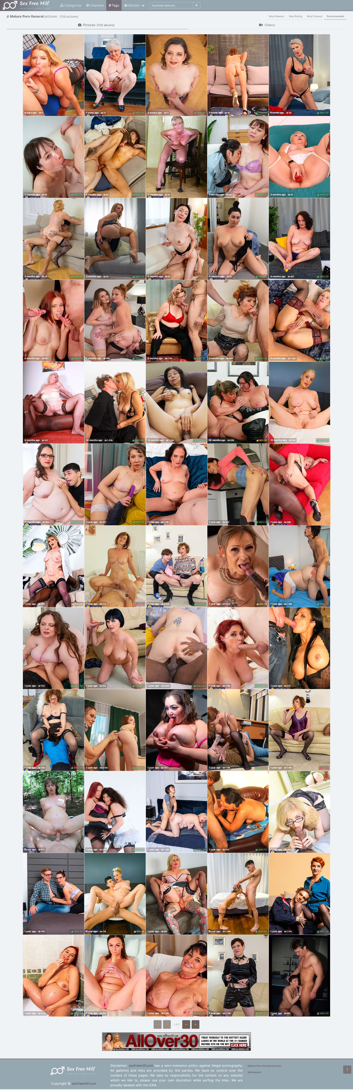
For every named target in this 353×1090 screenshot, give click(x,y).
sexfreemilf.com (84, 1083)
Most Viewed (314, 16)
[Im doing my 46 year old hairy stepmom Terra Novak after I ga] (176, 484)
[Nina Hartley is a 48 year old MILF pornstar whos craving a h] (299, 812)
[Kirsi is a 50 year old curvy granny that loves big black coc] (299, 484)
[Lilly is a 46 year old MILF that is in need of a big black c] (53, 402)
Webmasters (254, 1072)
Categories (72, 5)
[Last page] (196, 1024)
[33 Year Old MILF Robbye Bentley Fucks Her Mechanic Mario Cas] (53, 75)
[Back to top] (347, 1070)
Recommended (335, 16)
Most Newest (276, 16)
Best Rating (295, 16)
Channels (97, 5)
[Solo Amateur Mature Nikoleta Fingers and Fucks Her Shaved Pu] (176, 157)
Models (134, 5)
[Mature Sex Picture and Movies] (176, 1050)
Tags (115, 5)
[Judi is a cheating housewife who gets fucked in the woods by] (53, 812)
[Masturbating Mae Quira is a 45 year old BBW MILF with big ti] (176, 730)
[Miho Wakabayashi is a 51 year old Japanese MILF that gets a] (176, 239)
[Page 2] (186, 1024)
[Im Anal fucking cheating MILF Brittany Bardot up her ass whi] (176, 894)
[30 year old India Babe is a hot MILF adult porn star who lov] (299, 648)
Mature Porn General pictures (264, 1065)
